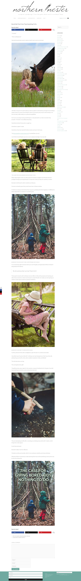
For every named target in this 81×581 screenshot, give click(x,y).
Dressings (59, 57)
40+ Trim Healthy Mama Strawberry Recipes (21, 536)
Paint (58, 95)
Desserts (58, 53)
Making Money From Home (62, 89)
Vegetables (59, 127)
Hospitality (59, 81)
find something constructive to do (21, 133)
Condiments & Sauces (61, 48)
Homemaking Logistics (61, 73)
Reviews (58, 108)
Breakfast (59, 43)
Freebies (58, 59)
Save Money (59, 111)
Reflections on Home (60, 107)
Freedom (58, 61)
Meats (58, 91)
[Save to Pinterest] (1, 294)
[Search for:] (62, 27)
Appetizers (59, 38)
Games (58, 65)
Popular (58, 100)
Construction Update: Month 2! (19, 537)
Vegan (58, 125)
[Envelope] (58, 18)
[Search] (68, 18)
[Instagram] (52, 18)
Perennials (59, 97)
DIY (58, 54)
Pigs (58, 99)
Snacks (58, 115)
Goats (58, 70)
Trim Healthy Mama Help (61, 121)
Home (15, 18)
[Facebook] (51, 18)
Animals (58, 35)
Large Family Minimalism (61, 84)
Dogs (58, 56)
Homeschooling (60, 75)
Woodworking (59, 129)
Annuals (58, 37)
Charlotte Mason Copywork (62, 46)
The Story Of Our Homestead (62, 118)
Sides (58, 113)
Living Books (59, 86)
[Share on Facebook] (1, 290)
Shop (44, 18)
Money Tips (59, 92)
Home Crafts (59, 72)
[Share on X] (1, 292)
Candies (58, 45)
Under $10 (59, 124)
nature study (59, 94)
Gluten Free (59, 69)
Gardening (59, 67)
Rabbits (58, 103)
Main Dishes (59, 87)
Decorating (59, 51)
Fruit (58, 62)
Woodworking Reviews (61, 130)
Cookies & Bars (60, 50)
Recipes (58, 105)
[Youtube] (56, 18)
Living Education (31, 18)
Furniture (58, 64)
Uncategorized (59, 122)
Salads (58, 110)
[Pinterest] (54, 18)
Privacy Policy (64, 577)
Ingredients (59, 83)
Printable (58, 102)
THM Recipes (39, 18)
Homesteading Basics (22, 18)
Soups (58, 116)
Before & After (59, 40)
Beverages (59, 42)
